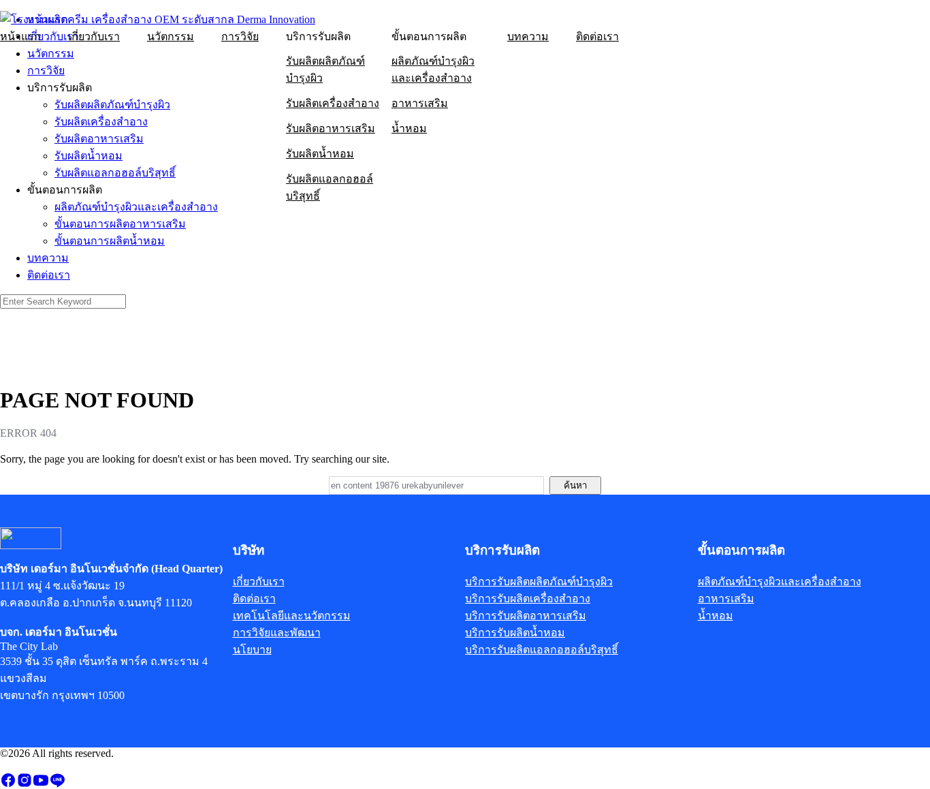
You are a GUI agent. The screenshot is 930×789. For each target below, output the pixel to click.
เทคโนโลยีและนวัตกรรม (292, 615)
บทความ (528, 36)
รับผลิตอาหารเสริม (330, 128)
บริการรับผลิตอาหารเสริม (525, 615)
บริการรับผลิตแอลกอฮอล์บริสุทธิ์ (541, 649)
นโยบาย (252, 649)
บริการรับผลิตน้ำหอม (515, 632)
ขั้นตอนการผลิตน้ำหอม (109, 241)
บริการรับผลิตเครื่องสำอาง (527, 598)
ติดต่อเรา (597, 36)
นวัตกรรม (170, 36)
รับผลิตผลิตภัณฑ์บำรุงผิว (325, 69)
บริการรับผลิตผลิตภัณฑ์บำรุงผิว (539, 581)
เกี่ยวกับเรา (94, 36)
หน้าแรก (20, 36)
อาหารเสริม (419, 103)
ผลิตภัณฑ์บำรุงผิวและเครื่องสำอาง (433, 69)
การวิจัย (240, 36)
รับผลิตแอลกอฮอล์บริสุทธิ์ (329, 187)
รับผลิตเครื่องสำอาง (332, 103)
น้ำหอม (409, 128)
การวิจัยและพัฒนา (277, 632)
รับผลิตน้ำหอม (320, 153)
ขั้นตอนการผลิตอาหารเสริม (120, 224)
